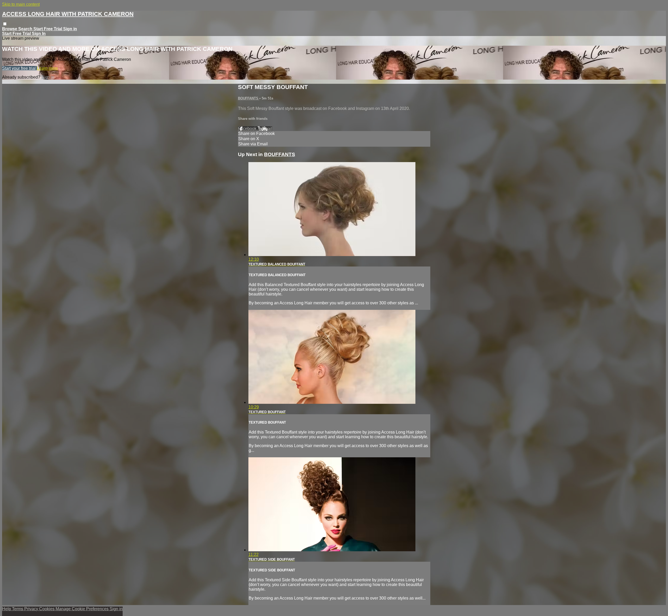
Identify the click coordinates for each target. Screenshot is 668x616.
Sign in (70, 29)
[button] (5, 24)
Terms (18, 609)
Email (266, 128)
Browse (10, 29)
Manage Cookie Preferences (83, 609)
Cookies (47, 609)
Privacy (31, 609)
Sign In (39, 33)
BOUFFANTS (248, 98)
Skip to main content (21, 4)
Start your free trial (19, 68)
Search (25, 29)
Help (7, 609)
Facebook (248, 128)
